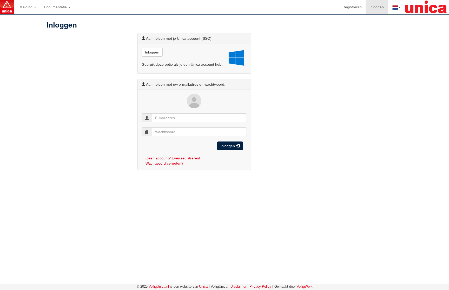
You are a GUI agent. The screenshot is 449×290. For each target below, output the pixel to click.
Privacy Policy (260, 286)
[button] (396, 7)
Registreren (352, 7)
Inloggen (378, 7)
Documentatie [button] (56, 7)
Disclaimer (238, 286)
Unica (203, 286)
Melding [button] (26, 7)
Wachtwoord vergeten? (164, 163)
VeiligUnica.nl (159, 286)
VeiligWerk (305, 286)
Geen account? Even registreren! (173, 158)
